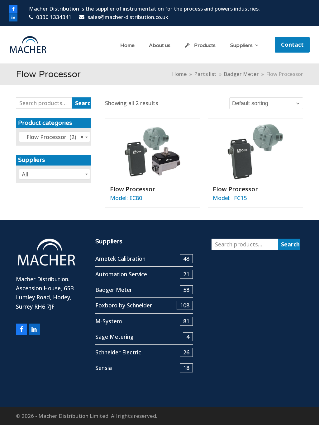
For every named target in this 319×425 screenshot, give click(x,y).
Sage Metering (142, 336)
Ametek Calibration (142, 258)
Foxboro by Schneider (142, 305)
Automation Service (142, 274)
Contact (292, 44)
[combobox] (54, 136)
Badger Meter (142, 289)
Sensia (142, 367)
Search (83, 103)
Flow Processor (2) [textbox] (52, 137)
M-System (142, 321)
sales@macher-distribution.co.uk (128, 17)
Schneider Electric (142, 352)
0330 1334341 (54, 17)
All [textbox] (25, 174)
